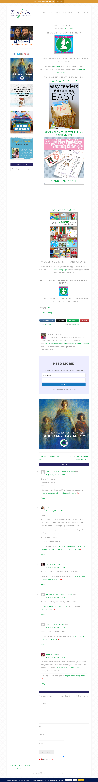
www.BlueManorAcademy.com (56, 344)
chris (47, 508)
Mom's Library (48, 324)
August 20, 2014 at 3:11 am (55, 567)
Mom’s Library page (60, 270)
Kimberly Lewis (51, 654)
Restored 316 (56, 772)
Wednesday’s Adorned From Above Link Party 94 (59, 493)
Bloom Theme (44, 774)
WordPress (59, 774)
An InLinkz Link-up (45, 313)
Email (41, 735)
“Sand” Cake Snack (64, 181)
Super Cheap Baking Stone (75, 676)
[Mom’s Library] (63, 53)
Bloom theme (49, 772)
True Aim (20, 13)
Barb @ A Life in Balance (54, 564)
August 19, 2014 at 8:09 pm (55, 511)
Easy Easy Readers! (64, 81)
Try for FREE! (59, 1)
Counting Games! (64, 210)
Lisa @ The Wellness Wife (55, 624)
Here (48, 308)
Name (41, 726)
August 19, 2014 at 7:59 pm (55, 475)
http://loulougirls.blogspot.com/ (68, 668)
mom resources (75, 324)
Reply (43, 498)
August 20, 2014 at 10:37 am (56, 597)
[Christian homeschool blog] (21, 48)
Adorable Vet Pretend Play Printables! (64, 134)
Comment (43, 703)
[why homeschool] (21, 107)
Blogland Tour (47, 609)
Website (41, 743)
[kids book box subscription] (21, 133)
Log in (63, 774)
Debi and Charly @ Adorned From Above (60, 472)
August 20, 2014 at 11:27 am (56, 627)
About (21, 765)
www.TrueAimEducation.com (80, 344)
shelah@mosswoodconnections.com (59, 594)
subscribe (56, 66)
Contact (13, 765)
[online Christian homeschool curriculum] (21, 80)
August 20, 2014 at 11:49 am (56, 657)
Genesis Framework (52, 774)
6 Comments (70, 28)
